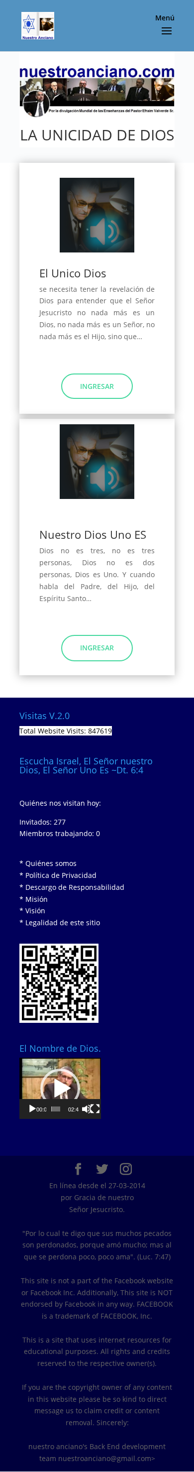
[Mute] (87, 1109)
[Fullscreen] (95, 1109)
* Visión (32, 910)
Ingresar (97, 386)
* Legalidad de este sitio (59, 922)
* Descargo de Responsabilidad (71, 887)
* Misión (33, 899)
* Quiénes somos (48, 863)
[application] (60, 1088)
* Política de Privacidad (58, 875)
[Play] (32, 1109)
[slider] (55, 1108)
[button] (60, 1088)
